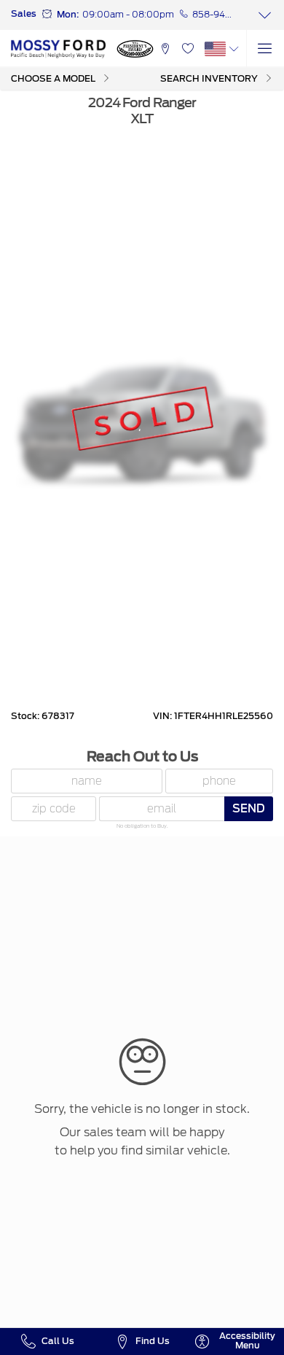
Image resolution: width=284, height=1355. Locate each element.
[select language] (234, 49)
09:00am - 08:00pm (128, 14)
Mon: (68, 14)
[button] (165, 49)
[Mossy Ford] (58, 49)
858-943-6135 (213, 14)
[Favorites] (187, 49)
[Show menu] (265, 49)
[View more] (265, 15)
